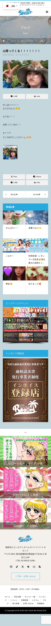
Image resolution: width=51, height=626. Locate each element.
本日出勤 (17, 597)
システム (35, 600)
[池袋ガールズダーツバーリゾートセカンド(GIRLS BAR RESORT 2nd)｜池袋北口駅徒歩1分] (25, 538)
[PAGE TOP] (25, 432)
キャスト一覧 (30, 597)
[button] (6, 319)
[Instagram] (11, 566)
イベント (13, 600)
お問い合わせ (28, 604)
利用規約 (40, 604)
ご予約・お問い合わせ (25, 576)
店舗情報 (24, 600)
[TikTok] (16, 566)
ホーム (7, 597)
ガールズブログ (22, 55)
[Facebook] (28, 566)
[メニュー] (46, 12)
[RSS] (39, 566)
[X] (22, 566)
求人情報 (15, 604)
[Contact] (34, 566)
